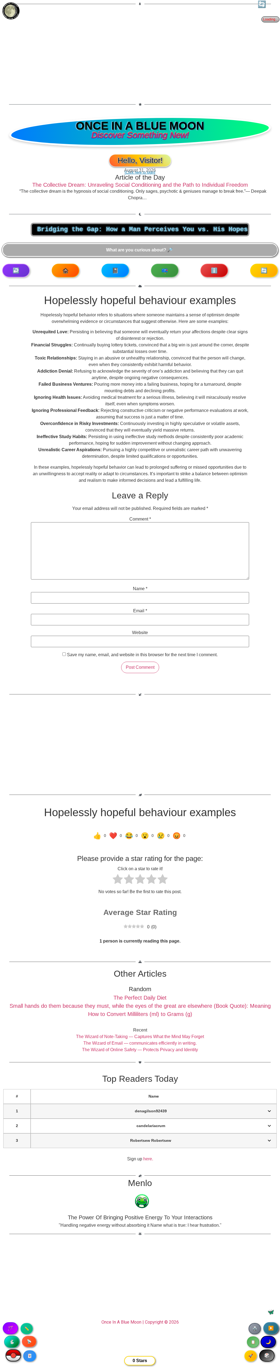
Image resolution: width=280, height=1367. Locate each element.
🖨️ (254, 1328)
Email (140, 611)
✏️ (26, 1328)
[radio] (118, 880)
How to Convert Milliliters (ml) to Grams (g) (140, 1014)
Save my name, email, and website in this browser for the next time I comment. (142, 655)
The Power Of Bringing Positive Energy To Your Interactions (140, 1217)
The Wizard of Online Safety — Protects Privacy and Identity (140, 1049)
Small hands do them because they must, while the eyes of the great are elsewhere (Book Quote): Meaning (140, 1006)
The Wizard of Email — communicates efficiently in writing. (140, 1043)
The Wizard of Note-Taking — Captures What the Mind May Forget (140, 1036)
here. (148, 1159)
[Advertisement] (140, 51)
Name (140, 589)
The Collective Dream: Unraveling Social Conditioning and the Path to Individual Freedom (140, 185)
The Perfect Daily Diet (140, 998)
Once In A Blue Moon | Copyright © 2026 (140, 1322)
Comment (140, 519)
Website (140, 633)
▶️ (271, 1328)
